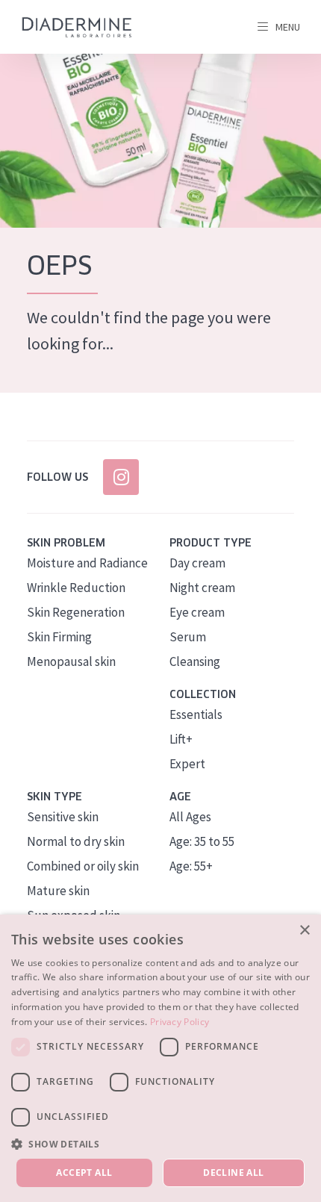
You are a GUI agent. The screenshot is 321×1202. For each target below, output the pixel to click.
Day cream (197, 563)
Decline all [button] (233, 1172)
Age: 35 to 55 (201, 841)
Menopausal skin (71, 661)
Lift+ (181, 739)
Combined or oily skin (83, 866)
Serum (187, 637)
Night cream (202, 587)
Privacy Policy (179, 1021)
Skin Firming (59, 637)
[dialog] (160, 1058)
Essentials (195, 714)
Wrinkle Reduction (76, 587)
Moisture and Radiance (87, 563)
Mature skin (58, 890)
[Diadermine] (77, 27)
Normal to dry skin (76, 841)
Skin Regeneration (76, 612)
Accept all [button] (84, 1172)
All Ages (190, 817)
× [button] (304, 930)
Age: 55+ (191, 866)
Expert (187, 764)
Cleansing (194, 661)
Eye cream (197, 612)
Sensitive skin (63, 817)
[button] (160, 1144)
